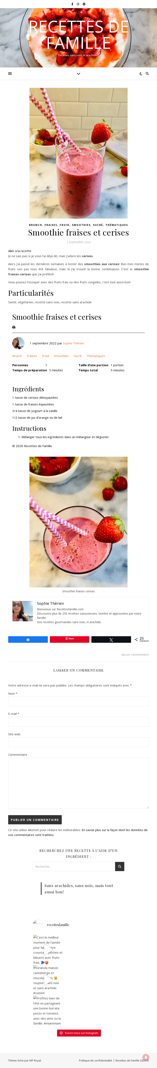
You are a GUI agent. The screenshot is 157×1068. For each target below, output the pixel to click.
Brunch (35, 225)
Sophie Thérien (73, 343)
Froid (65, 225)
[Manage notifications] (146, 1057)
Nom (12, 693)
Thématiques (116, 225)
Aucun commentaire (135, 654)
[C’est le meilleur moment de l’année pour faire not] (48, 949)
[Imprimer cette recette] (13, 327)
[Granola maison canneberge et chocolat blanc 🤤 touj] (48, 980)
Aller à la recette (19, 251)
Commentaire (17, 754)
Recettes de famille (78, 34)
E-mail (13, 714)
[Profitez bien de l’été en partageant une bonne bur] (48, 1010)
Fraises (51, 225)
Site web (14, 734)
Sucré (98, 225)
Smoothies (81, 225)
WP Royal (35, 1060)
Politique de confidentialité (95, 1060)
